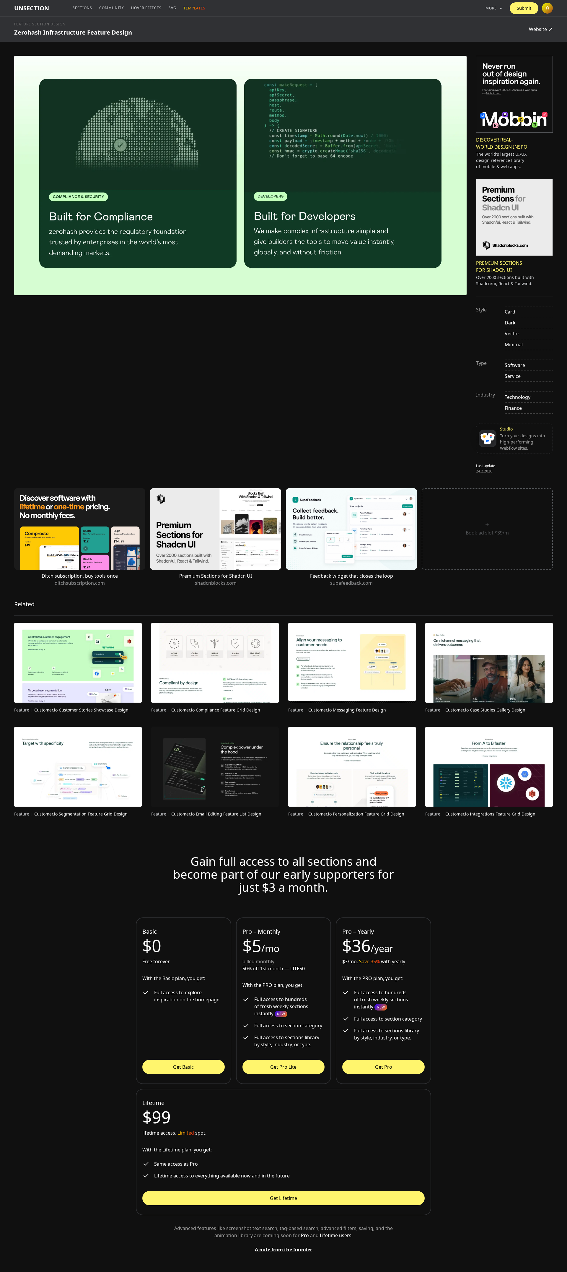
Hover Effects (146, 7)
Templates (194, 8)
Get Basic (183, 1067)
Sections (82, 7)
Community (111, 7)
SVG (172, 7)
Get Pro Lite (283, 1067)
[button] (494, 8)
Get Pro (383, 1067)
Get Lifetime (283, 1198)
